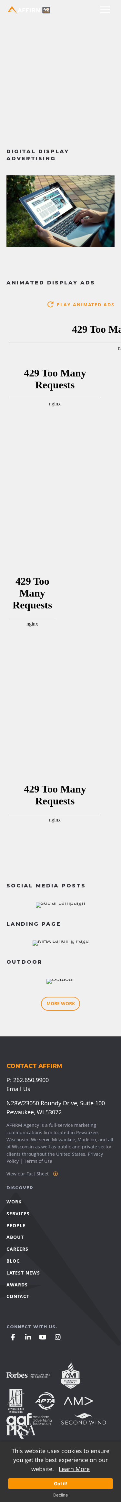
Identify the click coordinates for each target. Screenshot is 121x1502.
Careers (17, 1249)
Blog (13, 1261)
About (15, 1237)
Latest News (23, 1273)
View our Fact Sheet (28, 1174)
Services (18, 1213)
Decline (60, 1495)
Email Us (18, 1089)
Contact (17, 1296)
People (15, 1225)
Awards (17, 1285)
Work (14, 1202)
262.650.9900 (31, 1080)
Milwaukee (63, 1139)
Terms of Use (38, 1161)
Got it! (60, 1483)
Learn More (74, 1469)
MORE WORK (60, 1003)
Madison (86, 1139)
